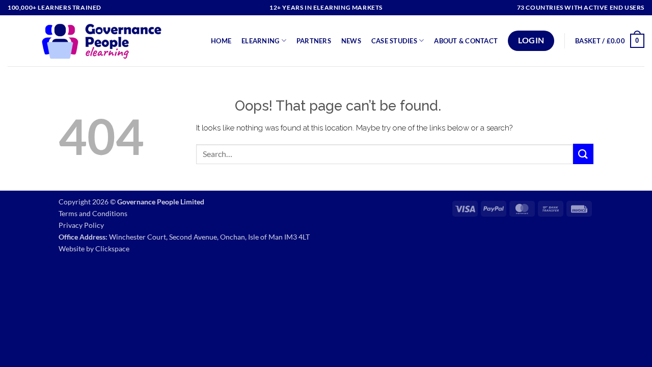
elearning (260, 41)
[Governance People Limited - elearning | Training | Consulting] (102, 40)
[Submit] (583, 154)
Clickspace (112, 248)
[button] (609, 41)
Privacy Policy (81, 225)
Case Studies (394, 41)
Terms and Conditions (93, 213)
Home (221, 41)
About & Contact (466, 41)
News (351, 41)
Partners (313, 41)
